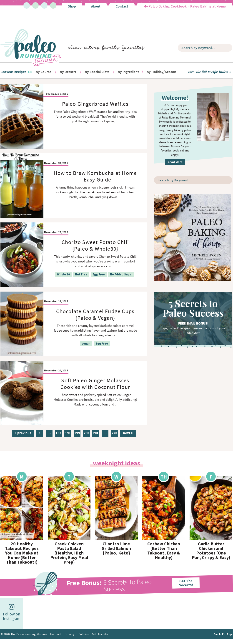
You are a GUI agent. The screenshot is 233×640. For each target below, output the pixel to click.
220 (114, 434)
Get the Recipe (22, 508)
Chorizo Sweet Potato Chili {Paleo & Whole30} (95, 245)
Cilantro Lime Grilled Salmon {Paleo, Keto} (116, 548)
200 (86, 434)
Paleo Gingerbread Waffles (95, 103)
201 (95, 434)
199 (77, 434)
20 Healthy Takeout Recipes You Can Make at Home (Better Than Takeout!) (22, 553)
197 (58, 434)
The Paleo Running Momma (30, 47)
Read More (175, 162)
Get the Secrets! (186, 582)
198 (67, 434)
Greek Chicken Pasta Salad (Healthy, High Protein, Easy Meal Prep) (69, 553)
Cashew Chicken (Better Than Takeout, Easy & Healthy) (163, 551)
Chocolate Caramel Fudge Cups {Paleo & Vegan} (95, 314)
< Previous (23, 433)
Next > (128, 433)
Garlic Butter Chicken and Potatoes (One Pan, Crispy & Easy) (211, 551)
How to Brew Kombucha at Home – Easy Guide (95, 176)
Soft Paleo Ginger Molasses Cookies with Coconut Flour (95, 384)
